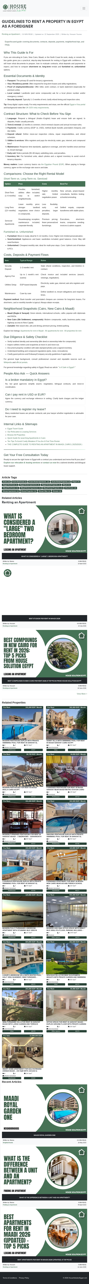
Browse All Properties (16, 435)
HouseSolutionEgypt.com (78, 1278)
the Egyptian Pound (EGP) (52, 164)
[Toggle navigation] (84, 8)
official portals (21, 362)
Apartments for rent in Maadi (32, 331)
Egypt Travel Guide (15, 429)
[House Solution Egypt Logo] (15, 8)
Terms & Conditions (10, 1278)
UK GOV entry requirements (37, 108)
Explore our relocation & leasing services (22, 463)
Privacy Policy (24, 1278)
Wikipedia (8, 362)
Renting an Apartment (11, 34)
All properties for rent (72, 331)
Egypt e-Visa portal (77, 104)
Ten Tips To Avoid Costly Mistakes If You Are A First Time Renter (33, 441)
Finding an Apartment (10, 1205)
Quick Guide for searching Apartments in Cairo (26, 438)
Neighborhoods (8, 1142)
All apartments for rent (54, 331)
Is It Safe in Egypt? (67, 367)
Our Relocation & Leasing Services (21, 432)
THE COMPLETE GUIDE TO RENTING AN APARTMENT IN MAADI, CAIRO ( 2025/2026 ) (44, 444)
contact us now (49, 463)
